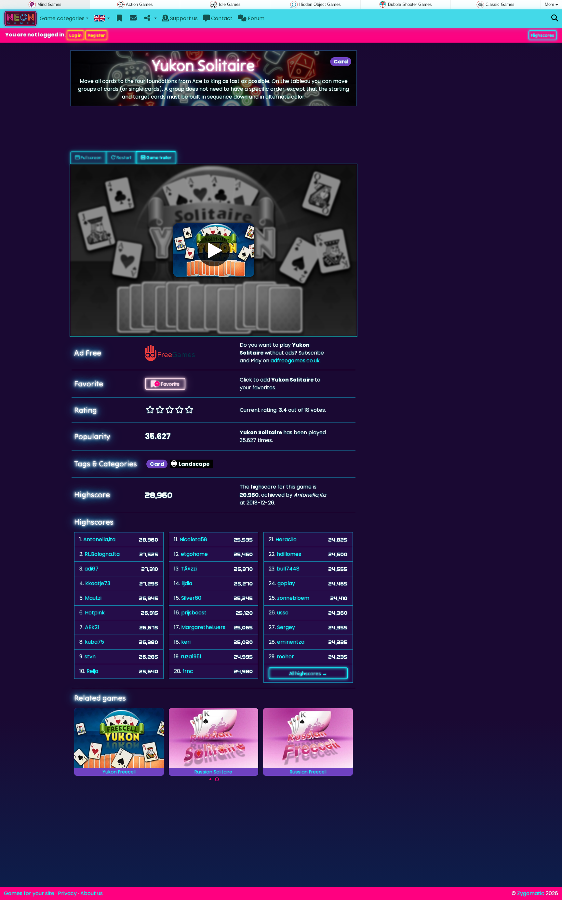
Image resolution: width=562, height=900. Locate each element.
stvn (90, 656)
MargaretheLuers (203, 627)
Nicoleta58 (193, 539)
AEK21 (92, 627)
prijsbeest (194, 612)
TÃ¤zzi (189, 568)
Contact (221, 18)
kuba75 (94, 642)
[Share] (149, 18)
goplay (286, 583)
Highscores (542, 35)
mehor (285, 656)
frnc (187, 671)
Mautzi (93, 598)
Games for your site (29, 893)
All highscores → (308, 673)
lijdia (186, 583)
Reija (92, 671)
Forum (255, 18)
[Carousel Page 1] (210, 779)
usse (282, 612)
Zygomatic (530, 893)
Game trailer (158, 157)
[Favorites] (120, 18)
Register (96, 35)
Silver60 (191, 598)
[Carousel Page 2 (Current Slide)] (217, 779)
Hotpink (95, 612)
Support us (183, 18)
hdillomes (289, 554)
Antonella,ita (99, 539)
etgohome (194, 554)
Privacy (67, 893)
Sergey (286, 627)
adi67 (92, 568)
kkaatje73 (97, 583)
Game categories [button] (62, 18)
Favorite (170, 384)
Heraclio (286, 539)
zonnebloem (293, 598)
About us (91, 893)
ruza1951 (191, 656)
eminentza (290, 642)
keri (186, 642)
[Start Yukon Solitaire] (213, 250)
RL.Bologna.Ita (102, 554)
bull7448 (288, 568)
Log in (75, 35)
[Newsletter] (133, 18)
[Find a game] (554, 18)
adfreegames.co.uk (295, 360)
